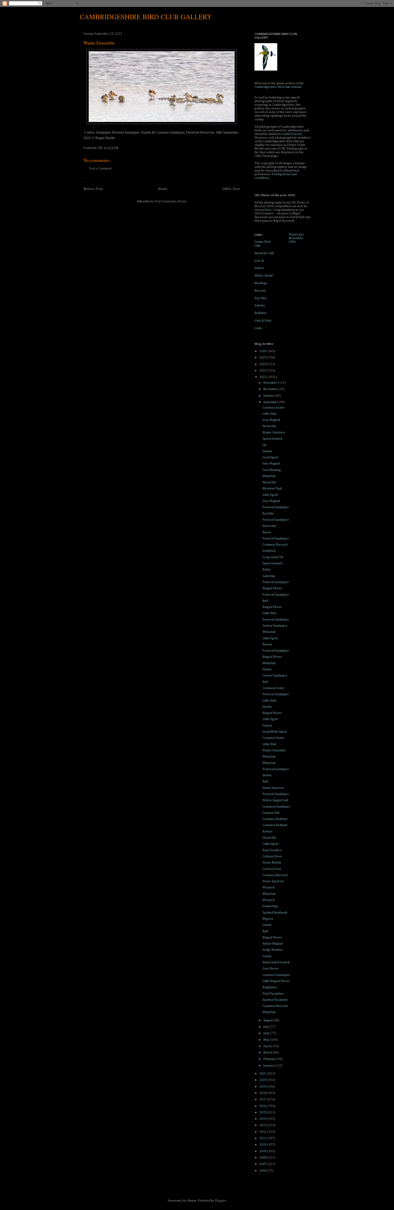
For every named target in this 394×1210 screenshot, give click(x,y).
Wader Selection (273, 432)
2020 (263, 1080)
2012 (263, 1131)
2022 (263, 377)
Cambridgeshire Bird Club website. (278, 87)
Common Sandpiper (276, 806)
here (268, 209)
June (266, 1033)
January (269, 1065)
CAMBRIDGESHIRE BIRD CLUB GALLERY (146, 16)
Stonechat (269, 426)
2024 (263, 364)
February (270, 1059)
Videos (259, 268)
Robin (266, 569)
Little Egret (270, 495)
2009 (263, 1151)
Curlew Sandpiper (274, 625)
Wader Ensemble (274, 750)
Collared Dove (272, 856)
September (271, 402)
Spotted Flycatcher (275, 999)
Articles (259, 305)
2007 (263, 1164)
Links (258, 328)
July (266, 1026)
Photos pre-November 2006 (297, 238)
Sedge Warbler (272, 949)
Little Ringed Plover (276, 981)
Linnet (266, 925)
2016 (263, 1106)
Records (260, 290)
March (268, 1052)
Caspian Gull (270, 812)
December (270, 382)
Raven (266, 532)
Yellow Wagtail (272, 943)
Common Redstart (274, 819)
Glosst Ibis (269, 837)
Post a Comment (100, 168)
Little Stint (269, 413)
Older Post (231, 189)
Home (162, 189)
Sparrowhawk (272, 438)
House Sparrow (273, 788)
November (271, 389)
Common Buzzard (275, 544)
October (269, 395)
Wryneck (268, 887)
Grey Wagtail (271, 420)
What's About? (264, 275)
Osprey (267, 725)
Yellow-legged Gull (275, 800)
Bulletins (260, 313)
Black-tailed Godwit (276, 962)
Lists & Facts (263, 320)
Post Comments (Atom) (171, 201)
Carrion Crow (271, 869)
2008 (263, 1157)
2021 (263, 1073)
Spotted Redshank (274, 912)
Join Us (259, 260)
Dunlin (267, 669)
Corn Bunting (271, 470)
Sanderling (270, 906)
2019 (263, 1086)
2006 (263, 1170)
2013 (263, 1125)
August (268, 1020)
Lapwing (268, 576)
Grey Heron (270, 968)
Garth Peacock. (292, 134)
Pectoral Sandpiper (275, 507)
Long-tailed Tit (272, 557)
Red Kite (268, 513)
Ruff (265, 600)
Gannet (267, 451)
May (266, 1039)
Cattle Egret (270, 843)
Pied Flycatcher (273, 993)
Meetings (260, 283)
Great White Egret (274, 731)
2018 (263, 1093)
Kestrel (267, 831)
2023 (263, 370)
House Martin (271, 862)
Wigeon (267, 918)
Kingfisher (269, 987)
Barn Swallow (272, 850)
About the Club (264, 253)
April (267, 1046)
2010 (263, 1144)
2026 (263, 351)
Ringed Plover (272, 588)
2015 (263, 1112)
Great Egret (270, 457)
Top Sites (260, 298)
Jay (264, 444)
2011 (263, 1138)
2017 (263, 1099)
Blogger (220, 1200)
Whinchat (268, 476)
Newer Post (93, 189)
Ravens (267, 644)
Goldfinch (269, 550)
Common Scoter (273, 407)
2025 (263, 357)
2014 (263, 1118)
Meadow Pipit (272, 488)
